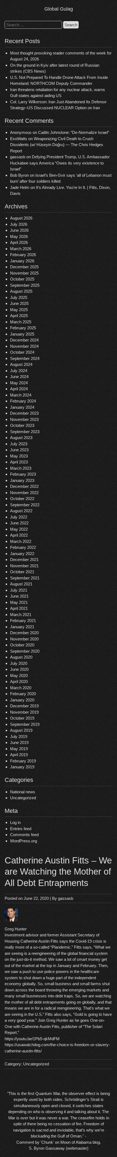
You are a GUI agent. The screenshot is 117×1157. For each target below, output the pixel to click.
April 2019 (19, 754)
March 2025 (20, 322)
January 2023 (22, 480)
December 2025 (24, 267)
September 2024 (24, 358)
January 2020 (22, 700)
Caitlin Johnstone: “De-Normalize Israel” (73, 132)
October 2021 (22, 571)
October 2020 (22, 645)
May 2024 (19, 383)
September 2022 (24, 504)
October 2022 (22, 498)
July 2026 (18, 224)
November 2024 (24, 346)
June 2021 (19, 596)
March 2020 (20, 687)
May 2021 (19, 602)
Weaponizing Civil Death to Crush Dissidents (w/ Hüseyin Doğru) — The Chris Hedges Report (56, 144)
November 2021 (24, 565)
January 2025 (22, 334)
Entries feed (20, 828)
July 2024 (18, 370)
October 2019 (22, 718)
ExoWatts (18, 138)
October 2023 (22, 425)
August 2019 (21, 730)
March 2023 (20, 468)
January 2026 (22, 261)
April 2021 (19, 608)
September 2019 (24, 724)
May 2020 (19, 675)
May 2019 (19, 748)
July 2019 (18, 736)
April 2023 (19, 462)
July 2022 (18, 517)
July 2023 (18, 443)
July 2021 (18, 590)
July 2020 (18, 663)
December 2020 (24, 632)
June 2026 (19, 230)
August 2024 (21, 364)
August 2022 (21, 510)
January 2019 (22, 767)
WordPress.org (23, 841)
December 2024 (24, 340)
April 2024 (19, 388)
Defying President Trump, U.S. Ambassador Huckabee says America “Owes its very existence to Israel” (60, 162)
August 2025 (21, 291)
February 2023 (23, 474)
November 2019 (24, 712)
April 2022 (19, 535)
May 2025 (19, 309)
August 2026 (21, 218)
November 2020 (24, 639)
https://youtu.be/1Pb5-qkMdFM (32, 1038)
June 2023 (19, 449)
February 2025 (23, 327)
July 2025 (18, 297)
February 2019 (23, 761)
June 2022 (19, 523)
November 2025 (24, 273)
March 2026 (20, 248)
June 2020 (19, 669)
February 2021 (23, 620)
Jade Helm (19, 187)
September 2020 (24, 651)
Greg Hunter (16, 929)
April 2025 (19, 315)
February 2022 (23, 547)
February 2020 (23, 693)
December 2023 (24, 413)
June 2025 (19, 303)
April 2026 (19, 242)
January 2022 (22, 553)
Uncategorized (23, 797)
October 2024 (22, 352)
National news (22, 791)
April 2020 (19, 681)
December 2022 (24, 486)
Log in (15, 822)
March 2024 (20, 395)
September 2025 (24, 285)
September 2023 (24, 431)
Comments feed (24, 834)
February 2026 (23, 254)
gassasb (65, 898)
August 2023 (21, 437)
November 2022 (24, 492)
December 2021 (24, 559)
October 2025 (22, 279)
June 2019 (19, 742)
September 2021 (24, 578)
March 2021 (20, 614)
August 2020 (21, 657)
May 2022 (19, 529)
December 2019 (24, 706)
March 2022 (20, 541)
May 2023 (19, 456)
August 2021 (21, 584)
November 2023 (24, 419)
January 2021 (22, 626)
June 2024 (19, 376)
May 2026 (19, 236)
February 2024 (23, 401)
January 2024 (22, 407)
